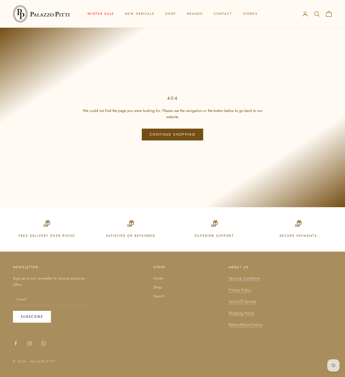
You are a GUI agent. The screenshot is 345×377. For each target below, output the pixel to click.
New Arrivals (139, 13)
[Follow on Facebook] (15, 343)
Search (158, 296)
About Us (239, 267)
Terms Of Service (242, 301)
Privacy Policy (240, 290)
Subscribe (32, 316)
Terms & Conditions (244, 278)
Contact (223, 13)
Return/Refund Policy (245, 324)
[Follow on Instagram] (29, 343)
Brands (195, 13)
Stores (250, 13)
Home (158, 278)
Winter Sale (100, 13)
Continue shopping (172, 134)
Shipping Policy (241, 313)
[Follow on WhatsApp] (43, 343)
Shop (170, 13)
